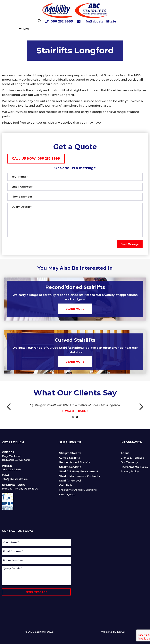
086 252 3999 (62, 21)
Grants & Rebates (132, 457)
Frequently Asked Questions (78, 489)
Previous (10, 407)
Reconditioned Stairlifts (74, 462)
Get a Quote (67, 494)
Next (139, 407)
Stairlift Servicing (70, 466)
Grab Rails (65, 485)
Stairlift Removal (70, 480)
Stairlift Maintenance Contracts (79, 476)
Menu (26, 29)
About (125, 452)
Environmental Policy (134, 466)
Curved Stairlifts (69, 457)
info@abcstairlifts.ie (99, 21)
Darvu (121, 631)
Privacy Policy (130, 471)
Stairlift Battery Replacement (78, 471)
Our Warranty (129, 462)
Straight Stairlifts (70, 452)
